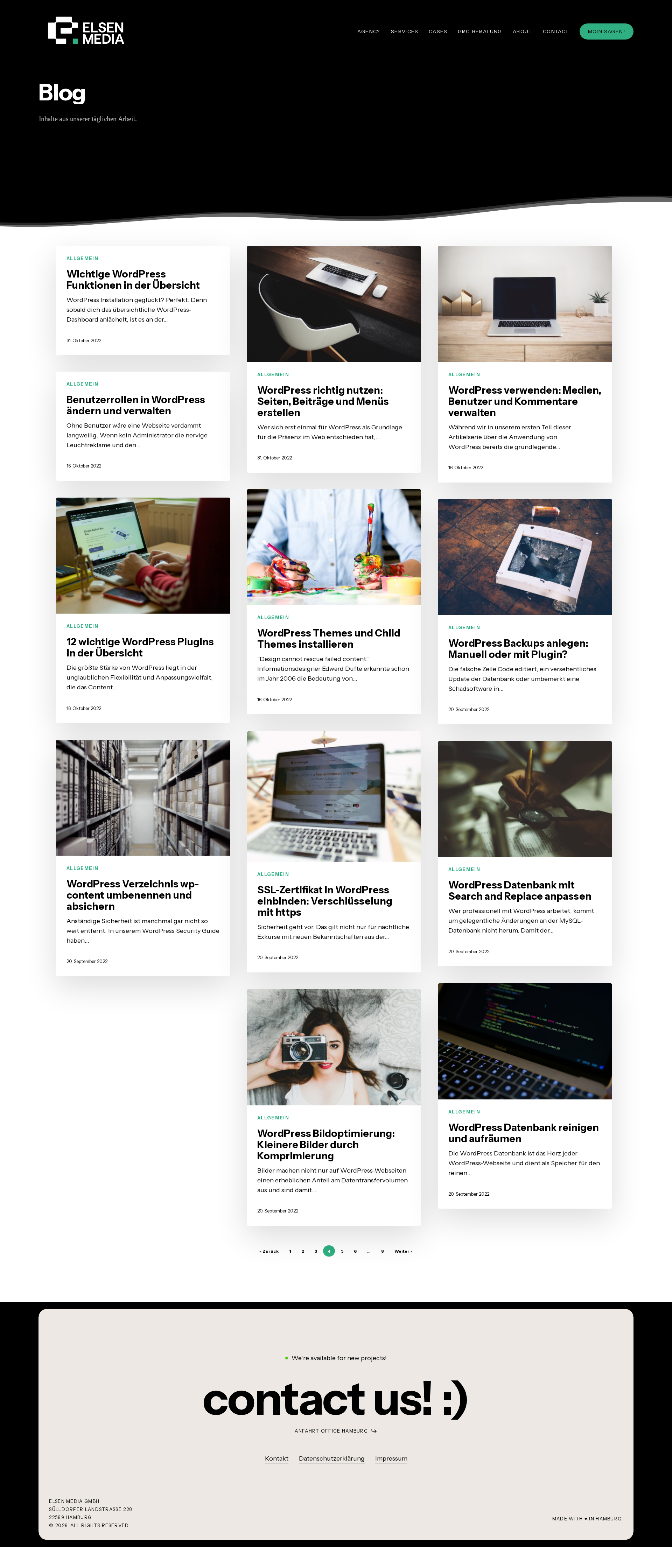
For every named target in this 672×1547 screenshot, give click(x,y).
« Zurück (269, 1251)
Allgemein (82, 258)
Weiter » (403, 1251)
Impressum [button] (391, 1458)
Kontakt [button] (276, 1458)
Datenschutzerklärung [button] (332, 1458)
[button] (336, 1398)
